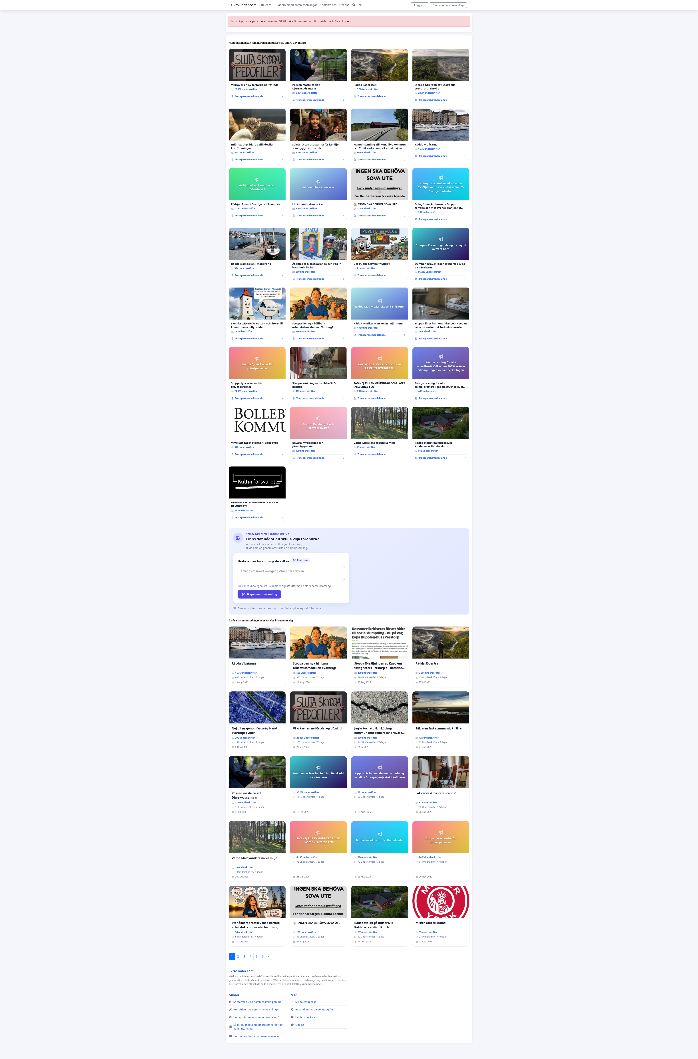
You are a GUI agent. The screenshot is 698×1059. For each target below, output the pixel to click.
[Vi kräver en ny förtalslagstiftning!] (257, 75)
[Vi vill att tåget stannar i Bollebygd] (257, 432)
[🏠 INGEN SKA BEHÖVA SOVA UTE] (379, 194)
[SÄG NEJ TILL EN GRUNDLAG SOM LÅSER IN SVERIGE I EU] (379, 374)
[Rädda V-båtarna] (440, 134)
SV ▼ (268, 4)
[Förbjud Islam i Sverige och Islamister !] (257, 194)
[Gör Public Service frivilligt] (379, 254)
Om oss (344, 5)
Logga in (419, 5)
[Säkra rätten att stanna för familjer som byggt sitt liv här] (318, 136)
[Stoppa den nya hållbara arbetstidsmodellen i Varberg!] (318, 315)
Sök (359, 5)
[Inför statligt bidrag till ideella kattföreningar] (257, 136)
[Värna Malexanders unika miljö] (379, 432)
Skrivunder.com (243, 5)
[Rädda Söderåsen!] (379, 75)
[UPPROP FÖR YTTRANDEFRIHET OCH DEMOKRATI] (257, 494)
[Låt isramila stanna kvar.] (318, 194)
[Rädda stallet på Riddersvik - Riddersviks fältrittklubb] (440, 434)
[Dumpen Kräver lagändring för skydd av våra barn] (440, 255)
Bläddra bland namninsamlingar (296, 5)
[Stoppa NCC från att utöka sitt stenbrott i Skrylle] (440, 76)
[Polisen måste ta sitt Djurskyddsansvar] (318, 76)
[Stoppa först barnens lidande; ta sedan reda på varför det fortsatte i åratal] (440, 315)
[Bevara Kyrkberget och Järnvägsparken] (318, 434)
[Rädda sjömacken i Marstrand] (257, 254)
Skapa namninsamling (261, 594)
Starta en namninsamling (448, 5)
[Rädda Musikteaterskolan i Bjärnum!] (379, 313)
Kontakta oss (328, 5)
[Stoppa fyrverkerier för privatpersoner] (257, 374)
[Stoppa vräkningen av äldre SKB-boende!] (318, 374)
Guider (234, 995)
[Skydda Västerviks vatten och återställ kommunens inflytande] (257, 315)
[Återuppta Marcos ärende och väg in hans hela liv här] (318, 255)
